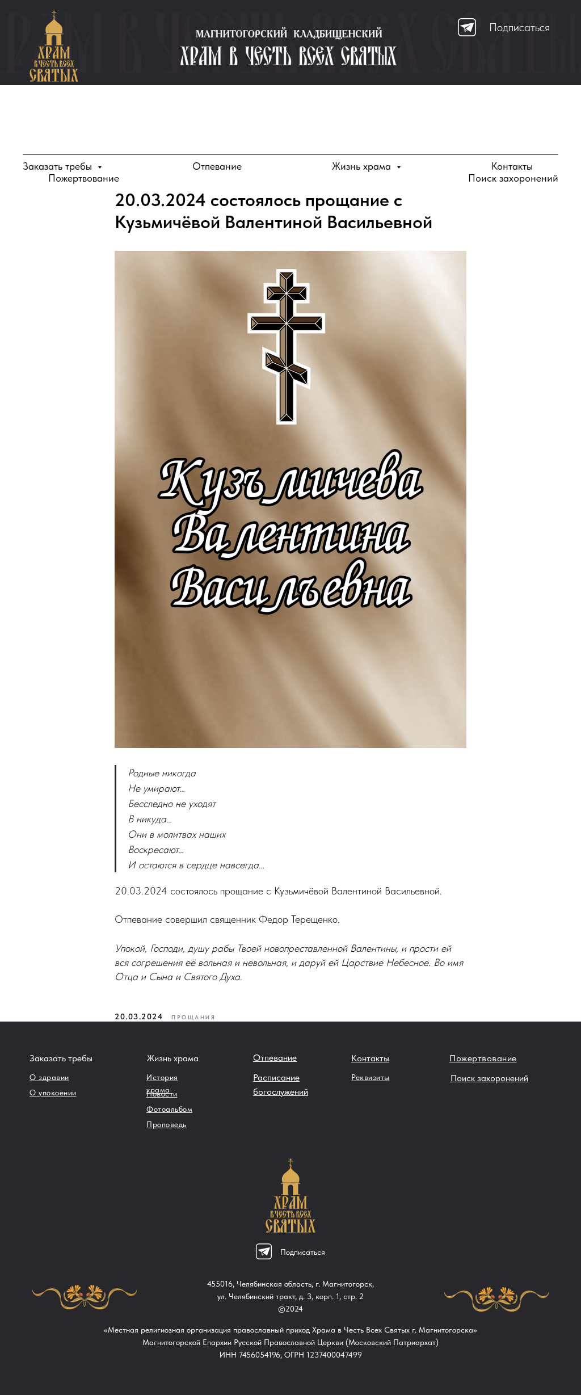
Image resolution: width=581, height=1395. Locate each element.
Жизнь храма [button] (363, 166)
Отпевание (217, 166)
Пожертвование (83, 178)
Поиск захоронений (513, 178)
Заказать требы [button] (59, 166)
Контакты (512, 166)
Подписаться (519, 27)
